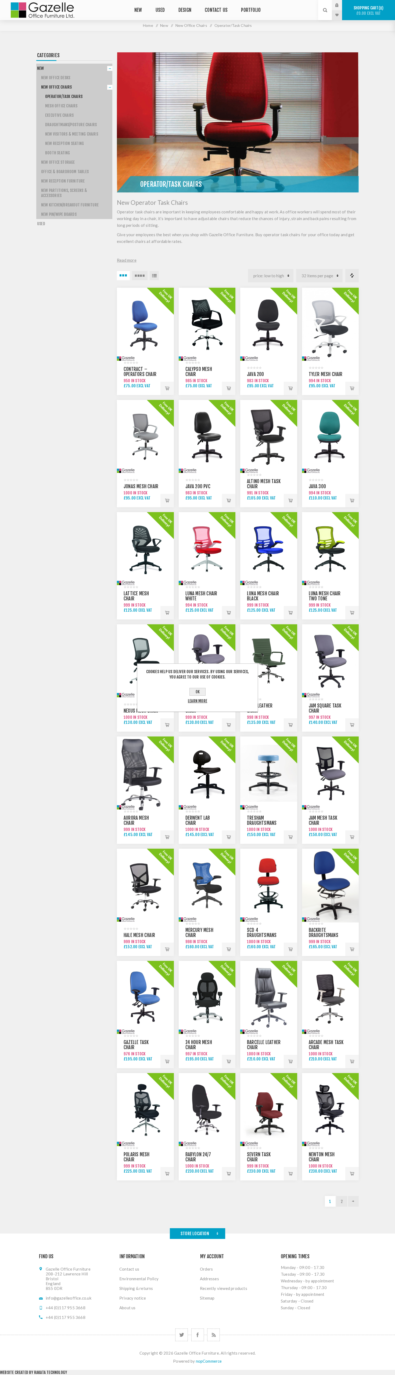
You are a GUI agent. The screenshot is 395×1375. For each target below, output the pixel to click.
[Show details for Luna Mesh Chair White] (207, 549)
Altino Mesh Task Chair (264, 484)
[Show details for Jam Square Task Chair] (330, 661)
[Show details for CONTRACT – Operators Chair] (145, 325)
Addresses (209, 1278)
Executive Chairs (59, 115)
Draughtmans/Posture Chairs (71, 124)
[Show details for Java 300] (330, 437)
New (40, 68)
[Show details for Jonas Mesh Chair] (145, 437)
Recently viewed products (223, 1288)
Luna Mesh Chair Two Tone (325, 596)
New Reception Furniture (63, 181)
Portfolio (251, 10)
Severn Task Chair (259, 1157)
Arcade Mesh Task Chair (326, 1045)
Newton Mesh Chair (322, 1157)
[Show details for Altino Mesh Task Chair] (268, 437)
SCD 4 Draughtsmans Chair (261, 935)
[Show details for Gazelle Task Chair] (145, 998)
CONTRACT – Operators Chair (140, 371)
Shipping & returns (136, 1288)
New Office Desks (55, 77)
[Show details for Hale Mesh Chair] (145, 885)
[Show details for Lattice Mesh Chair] (145, 549)
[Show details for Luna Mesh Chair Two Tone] (330, 549)
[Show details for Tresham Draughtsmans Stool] (268, 773)
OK (198, 692)
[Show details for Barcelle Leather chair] (268, 998)
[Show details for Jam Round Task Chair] (207, 661)
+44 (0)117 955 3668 (65, 1307)
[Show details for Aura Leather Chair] (268, 661)
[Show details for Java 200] (268, 325)
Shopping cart (368, 10)
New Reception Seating (64, 143)
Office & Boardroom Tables (65, 171)
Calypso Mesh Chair (198, 371)
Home (148, 25)
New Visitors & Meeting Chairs (71, 134)
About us (127, 1307)
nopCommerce (209, 1361)
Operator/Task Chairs (63, 96)
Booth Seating (57, 152)
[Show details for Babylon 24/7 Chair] (207, 1110)
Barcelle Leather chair (264, 1045)
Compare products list (352, 275)
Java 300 (317, 486)
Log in (341, 5)
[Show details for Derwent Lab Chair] (207, 773)
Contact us (129, 1269)
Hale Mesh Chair (139, 935)
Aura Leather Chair (259, 708)
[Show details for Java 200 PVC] (207, 437)
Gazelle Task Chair (136, 1045)
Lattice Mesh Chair (136, 596)
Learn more (197, 700)
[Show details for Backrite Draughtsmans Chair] (330, 885)
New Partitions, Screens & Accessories (64, 193)
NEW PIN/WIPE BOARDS (59, 214)
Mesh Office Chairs (61, 105)
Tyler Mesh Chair (326, 374)
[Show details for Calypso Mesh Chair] (207, 325)
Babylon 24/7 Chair (198, 1157)
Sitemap (207, 1298)
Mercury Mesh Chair (199, 932)
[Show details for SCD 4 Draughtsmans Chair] (268, 885)
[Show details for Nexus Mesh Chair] (145, 661)
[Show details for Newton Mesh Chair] (330, 1110)
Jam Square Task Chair (325, 708)
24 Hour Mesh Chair (198, 1045)
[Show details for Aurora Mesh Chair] (145, 773)
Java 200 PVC (197, 486)
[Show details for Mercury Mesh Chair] (207, 885)
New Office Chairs (56, 87)
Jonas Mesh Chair (141, 486)
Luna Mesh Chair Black (263, 596)
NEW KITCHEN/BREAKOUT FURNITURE (70, 204)
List (154, 275)
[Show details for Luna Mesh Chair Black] (268, 549)
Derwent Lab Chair (197, 820)
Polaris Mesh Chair (136, 1157)
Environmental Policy (139, 1278)
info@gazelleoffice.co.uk (68, 1298)
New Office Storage (58, 162)
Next (353, 1201)
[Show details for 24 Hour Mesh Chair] (207, 998)
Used (41, 223)
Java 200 (255, 374)
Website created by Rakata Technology (33, 1372)
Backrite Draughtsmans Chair (323, 935)
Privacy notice (132, 1298)
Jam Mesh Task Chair (323, 820)
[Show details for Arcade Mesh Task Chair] (330, 998)
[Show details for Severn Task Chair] (268, 1110)
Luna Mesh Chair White (201, 596)
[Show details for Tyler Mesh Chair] (330, 325)
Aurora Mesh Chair (136, 820)
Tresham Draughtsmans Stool (261, 823)
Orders (206, 1269)
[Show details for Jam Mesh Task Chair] (330, 773)
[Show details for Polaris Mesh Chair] (145, 1110)
